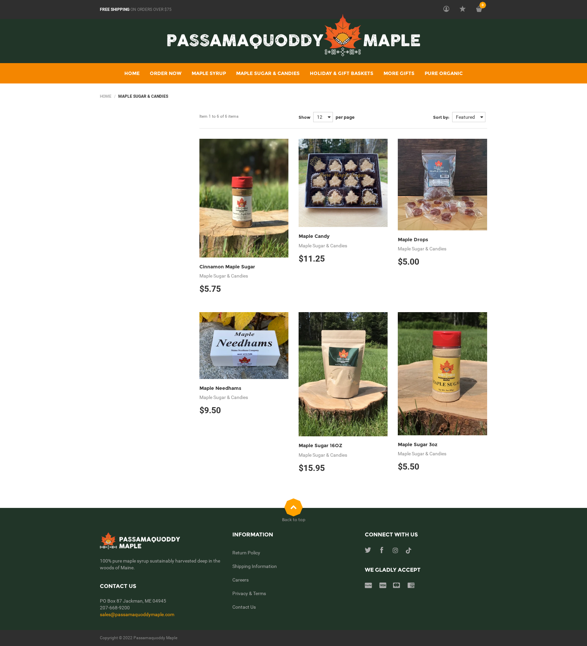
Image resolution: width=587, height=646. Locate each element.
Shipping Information (254, 566)
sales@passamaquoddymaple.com (137, 614)
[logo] (293, 40)
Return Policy (246, 552)
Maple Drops (413, 239)
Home (105, 96)
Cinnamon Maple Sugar (227, 267)
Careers (240, 580)
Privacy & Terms (249, 593)
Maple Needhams (220, 388)
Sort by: (441, 117)
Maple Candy (314, 236)
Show (304, 117)
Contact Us (244, 607)
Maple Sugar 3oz (418, 444)
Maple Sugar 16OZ (320, 445)
